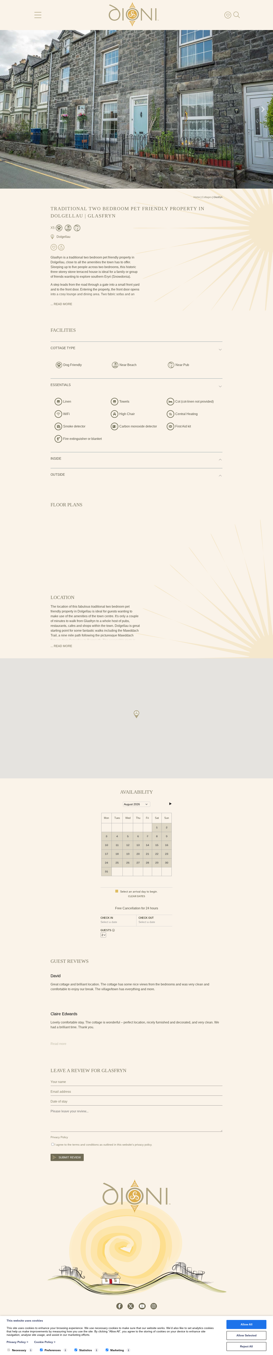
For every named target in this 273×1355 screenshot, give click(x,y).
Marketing (117, 1350)
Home (196, 197)
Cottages (207, 197)
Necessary (19, 1350)
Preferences (53, 1350)
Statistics (85, 1350)
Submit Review (70, 1157)
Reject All (246, 1346)
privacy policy (143, 1144)
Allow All (246, 1324)
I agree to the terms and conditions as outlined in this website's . (103, 1144)
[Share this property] (61, 247)
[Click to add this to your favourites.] (54, 247)
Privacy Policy (59, 1137)
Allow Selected (246, 1335)
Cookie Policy (44, 1342)
